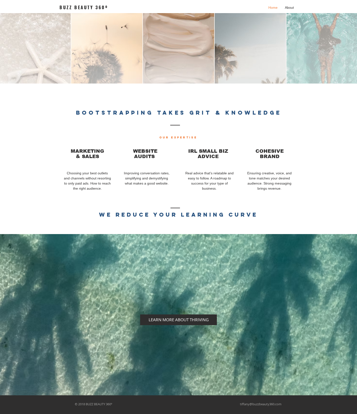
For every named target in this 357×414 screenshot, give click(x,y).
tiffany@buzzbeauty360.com (260, 404)
